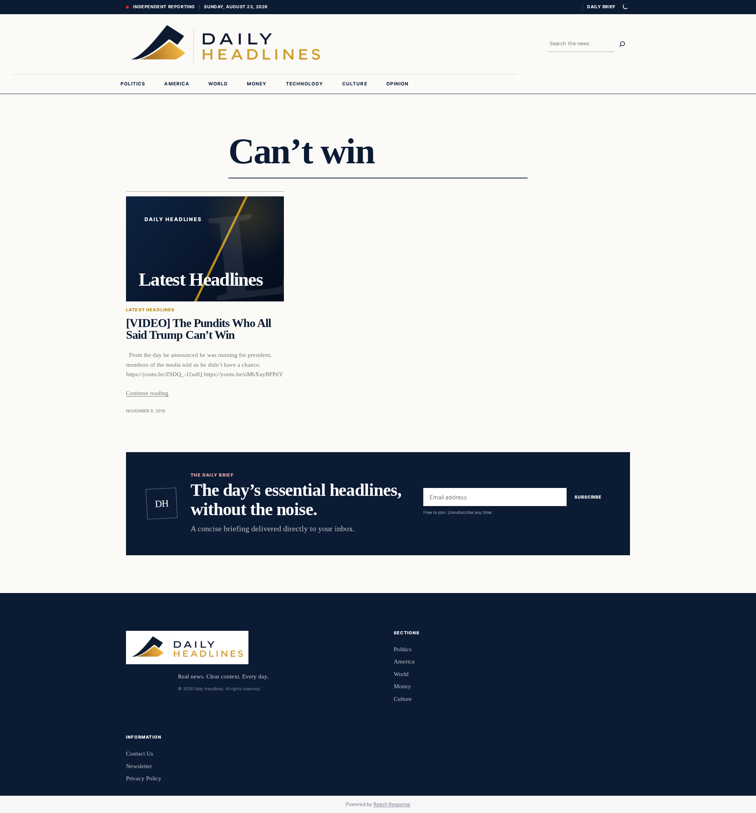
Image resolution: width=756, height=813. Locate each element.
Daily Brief (601, 6)
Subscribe (588, 497)
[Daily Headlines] (225, 44)
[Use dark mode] (625, 7)
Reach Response (391, 804)
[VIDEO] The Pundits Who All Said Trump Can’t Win (198, 329)
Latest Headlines (150, 309)
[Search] (622, 44)
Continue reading (147, 393)
